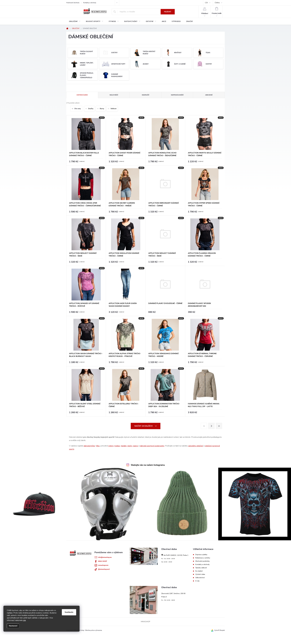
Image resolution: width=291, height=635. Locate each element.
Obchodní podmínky (202, 561)
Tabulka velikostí (201, 568)
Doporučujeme (82, 95)
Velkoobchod (199, 578)
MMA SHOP (102, 561)
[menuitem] (74, 21)
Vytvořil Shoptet (219, 630)
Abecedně (208, 95)
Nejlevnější (114, 95)
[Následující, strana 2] (211, 426)
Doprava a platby (201, 555)
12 (219, 426)
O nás (197, 581)
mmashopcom (103, 565)
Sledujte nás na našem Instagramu (148, 465)
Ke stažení (199, 571)
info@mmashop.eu (105, 557)
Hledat (167, 11)
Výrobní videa (200, 574)
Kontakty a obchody (89, 3)
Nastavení (13, 626)
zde (24, 620)
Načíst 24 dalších (143, 426)
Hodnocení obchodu (72, 3)
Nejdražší (145, 95)
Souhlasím (69, 612)
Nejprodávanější (177, 95)
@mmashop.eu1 (104, 569)
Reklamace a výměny (202, 558)
